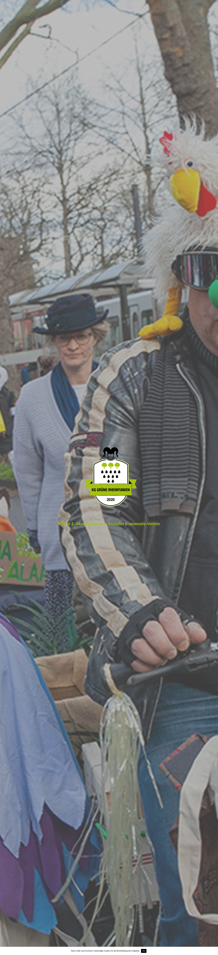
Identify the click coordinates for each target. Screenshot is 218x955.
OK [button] (144, 951)
